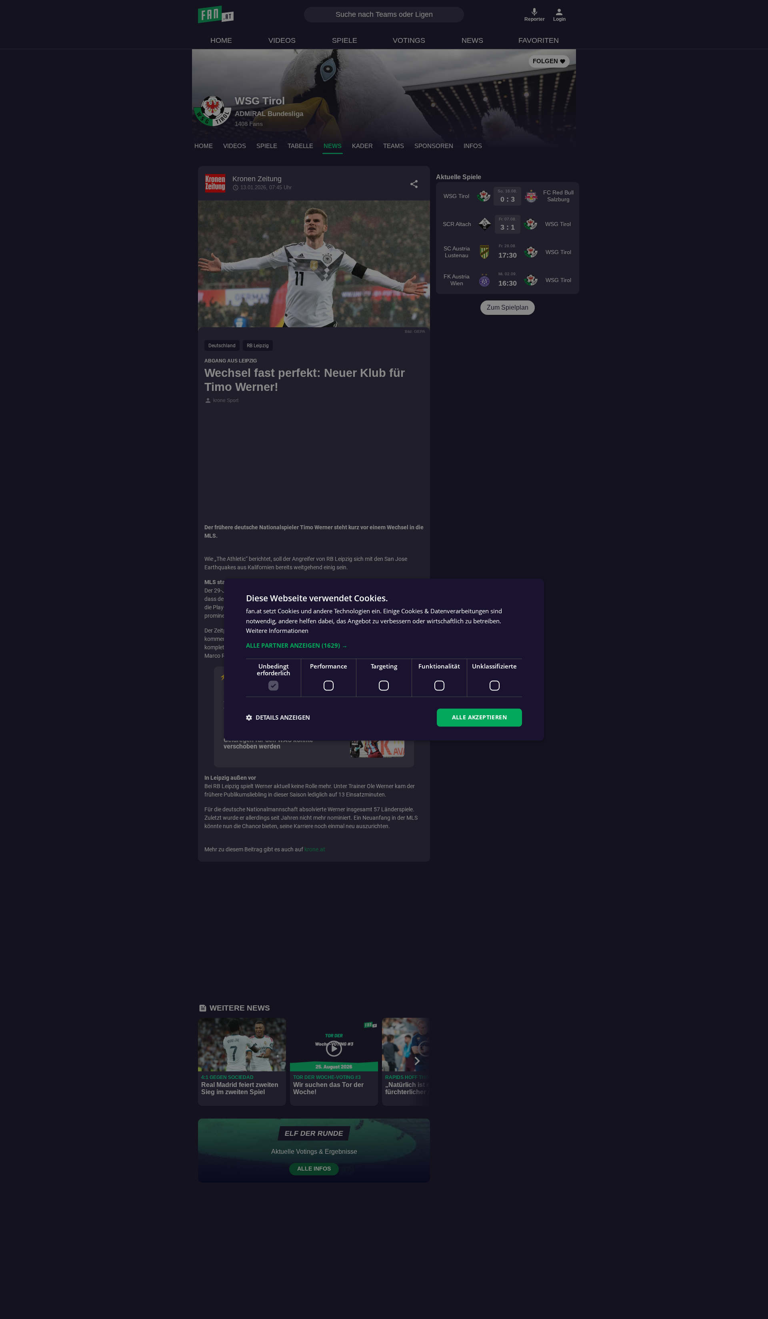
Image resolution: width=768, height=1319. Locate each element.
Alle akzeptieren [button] (479, 717)
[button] (384, 645)
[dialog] (384, 659)
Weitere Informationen (277, 631)
